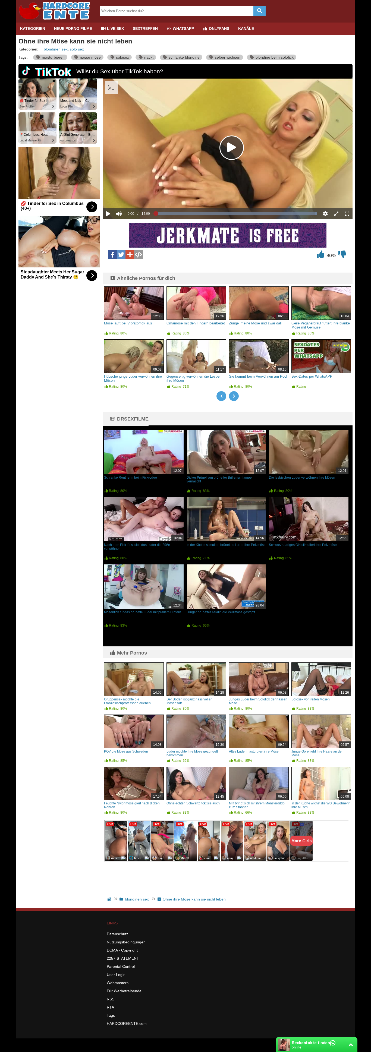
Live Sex (115, 28)
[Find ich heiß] (320, 256)
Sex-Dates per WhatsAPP (311, 376)
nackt (148, 57)
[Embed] (138, 254)
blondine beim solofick (274, 57)
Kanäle (246, 28)
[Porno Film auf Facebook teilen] (112, 254)
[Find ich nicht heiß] (342, 256)
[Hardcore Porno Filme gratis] (56, 20)
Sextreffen (145, 28)
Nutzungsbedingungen (126, 942)
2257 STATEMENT (123, 958)
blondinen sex (56, 49)
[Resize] (336, 213)
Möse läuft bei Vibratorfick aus (128, 323)
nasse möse (90, 57)
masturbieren (53, 57)
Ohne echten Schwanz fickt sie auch (193, 803)
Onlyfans (218, 28)
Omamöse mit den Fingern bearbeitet (195, 323)
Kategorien (32, 28)
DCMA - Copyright (122, 950)
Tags (111, 1015)
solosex (122, 57)
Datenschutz (117, 934)
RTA (110, 1007)
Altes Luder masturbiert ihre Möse (254, 751)
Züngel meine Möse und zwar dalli (255, 323)
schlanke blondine (184, 57)
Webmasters (117, 983)
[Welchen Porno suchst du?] (259, 11)
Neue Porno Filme (73, 28)
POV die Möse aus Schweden (126, 751)
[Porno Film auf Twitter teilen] (121, 254)
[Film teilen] (129, 254)
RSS (110, 999)
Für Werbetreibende (124, 991)
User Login (116, 974)
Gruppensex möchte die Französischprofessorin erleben (127, 701)
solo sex (77, 49)
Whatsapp (183, 28)
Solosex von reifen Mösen (310, 699)
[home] (109, 899)
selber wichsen (227, 57)
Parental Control (121, 966)
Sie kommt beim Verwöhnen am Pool (258, 376)
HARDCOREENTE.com (127, 1023)
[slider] (128, 197)
